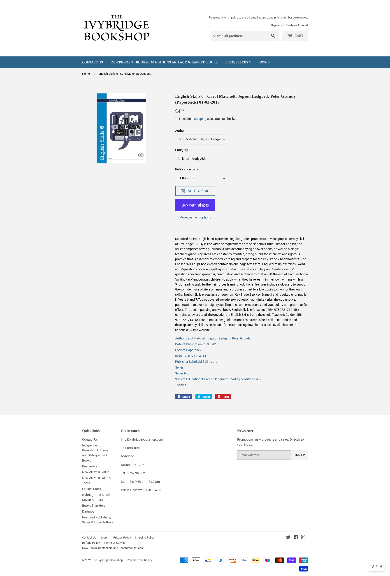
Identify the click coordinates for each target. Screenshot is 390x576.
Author (180, 130)
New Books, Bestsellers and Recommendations (112, 548)
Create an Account (297, 25)
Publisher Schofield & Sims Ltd (196, 361)
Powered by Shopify (139, 560)
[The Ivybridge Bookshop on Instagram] (303, 538)
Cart (298, 35)
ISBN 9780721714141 (190, 356)
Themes (180, 385)
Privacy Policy (122, 537)
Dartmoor (89, 511)
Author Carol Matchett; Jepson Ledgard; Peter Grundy (213, 338)
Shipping (200, 119)
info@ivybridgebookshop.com (142, 439)
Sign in (275, 25)
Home (86, 73)
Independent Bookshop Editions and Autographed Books (164, 62)
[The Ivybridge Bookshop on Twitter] (288, 538)
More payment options (195, 217)
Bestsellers (237, 62)
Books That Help (93, 505)
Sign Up (299, 455)
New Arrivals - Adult (95, 472)
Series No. (182, 373)
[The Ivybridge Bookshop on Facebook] (295, 538)
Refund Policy (91, 542)
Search (104, 537)
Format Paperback (188, 350)
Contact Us (92, 62)
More (263, 62)
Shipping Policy (144, 537)
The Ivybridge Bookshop (107, 560)
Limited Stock (91, 489)
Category (181, 150)
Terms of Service (114, 542)
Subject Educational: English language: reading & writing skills (218, 379)
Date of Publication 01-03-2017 (197, 344)
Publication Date (186, 169)
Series (179, 367)
